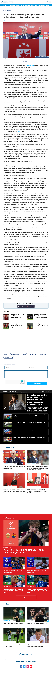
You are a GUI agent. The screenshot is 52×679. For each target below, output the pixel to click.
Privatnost (43, 659)
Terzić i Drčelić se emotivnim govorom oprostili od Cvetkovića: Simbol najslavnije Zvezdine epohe (14, 491)
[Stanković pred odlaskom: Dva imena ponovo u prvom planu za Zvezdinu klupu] (30, 326)
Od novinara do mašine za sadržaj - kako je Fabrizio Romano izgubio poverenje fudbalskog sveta (37, 399)
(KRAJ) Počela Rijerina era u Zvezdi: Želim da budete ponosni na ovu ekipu (17, 316)
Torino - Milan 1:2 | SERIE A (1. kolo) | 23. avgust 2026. (37, 571)
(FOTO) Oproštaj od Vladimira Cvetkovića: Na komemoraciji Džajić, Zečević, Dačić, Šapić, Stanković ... (37, 491)
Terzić (19, 131)
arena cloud (17, 659)
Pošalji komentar (37, 383)
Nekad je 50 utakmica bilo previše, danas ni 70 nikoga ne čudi (29, 437)
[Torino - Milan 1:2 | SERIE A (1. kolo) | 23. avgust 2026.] (38, 563)
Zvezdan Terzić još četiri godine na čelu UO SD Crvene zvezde (14, 467)
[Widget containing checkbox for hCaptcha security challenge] (15, 382)
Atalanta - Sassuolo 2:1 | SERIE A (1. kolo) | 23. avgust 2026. (13, 571)
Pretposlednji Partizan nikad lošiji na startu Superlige (12, 645)
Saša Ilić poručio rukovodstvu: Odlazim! (36, 5)
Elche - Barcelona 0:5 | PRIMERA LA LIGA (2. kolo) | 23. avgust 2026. (23, 551)
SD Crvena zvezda (9, 357)
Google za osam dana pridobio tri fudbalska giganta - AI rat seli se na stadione (30, 415)
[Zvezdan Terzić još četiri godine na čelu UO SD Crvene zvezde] (14, 457)
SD (20, 145)
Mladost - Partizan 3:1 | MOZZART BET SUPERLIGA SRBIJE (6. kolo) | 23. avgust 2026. (37, 590)
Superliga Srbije (8, 10)
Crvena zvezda (30, 65)
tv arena (21, 670)
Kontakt (34, 661)
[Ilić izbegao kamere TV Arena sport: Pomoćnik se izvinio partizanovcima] (38, 635)
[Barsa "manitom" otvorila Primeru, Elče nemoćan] (38, 614)
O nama (38, 659)
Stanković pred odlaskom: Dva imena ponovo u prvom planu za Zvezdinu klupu (41, 325)
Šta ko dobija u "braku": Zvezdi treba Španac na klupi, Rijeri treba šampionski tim (18, 325)
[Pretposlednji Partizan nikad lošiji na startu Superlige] (14, 635)
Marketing (28, 661)
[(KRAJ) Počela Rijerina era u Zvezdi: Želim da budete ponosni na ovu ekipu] (6, 317)
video (11, 659)
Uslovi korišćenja (20, 661)
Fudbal (24, 354)
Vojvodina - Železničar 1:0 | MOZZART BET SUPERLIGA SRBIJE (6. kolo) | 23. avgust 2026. (13, 590)
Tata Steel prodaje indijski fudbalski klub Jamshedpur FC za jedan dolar (30, 423)
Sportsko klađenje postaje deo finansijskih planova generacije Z (29, 430)
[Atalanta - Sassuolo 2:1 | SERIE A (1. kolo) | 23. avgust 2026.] (14, 563)
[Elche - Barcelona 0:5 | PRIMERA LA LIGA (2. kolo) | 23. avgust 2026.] (26, 533)
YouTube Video (8, 518)
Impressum (24, 659)
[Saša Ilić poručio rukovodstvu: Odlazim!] (14, 614)
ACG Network (31, 659)
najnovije (6, 659)
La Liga (28, 620)
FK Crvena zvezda (15, 354)
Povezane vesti (8, 311)
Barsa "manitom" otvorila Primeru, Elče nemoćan (37, 624)
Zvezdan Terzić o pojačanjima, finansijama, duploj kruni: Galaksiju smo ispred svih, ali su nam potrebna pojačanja (37, 468)
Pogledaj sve (44, 391)
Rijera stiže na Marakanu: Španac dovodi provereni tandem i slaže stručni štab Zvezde (40, 316)
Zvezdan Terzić (43, 354)
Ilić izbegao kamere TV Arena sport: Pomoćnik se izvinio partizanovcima (36, 645)
